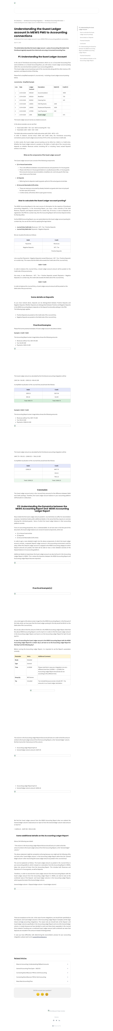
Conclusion (83, 43)
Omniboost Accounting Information (54, 20)
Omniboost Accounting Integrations (33, 20)
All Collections (18, 20)
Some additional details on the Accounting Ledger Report (88, 59)
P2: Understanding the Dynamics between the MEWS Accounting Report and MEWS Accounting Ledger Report (87, 49)
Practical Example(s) (85, 55)
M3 (22, 922)
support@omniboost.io (40, 937)
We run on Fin (57, 1026)
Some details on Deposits (86, 37)
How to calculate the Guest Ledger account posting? (87, 33)
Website (56, 1017)
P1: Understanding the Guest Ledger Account (86, 28)
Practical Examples (85, 40)
